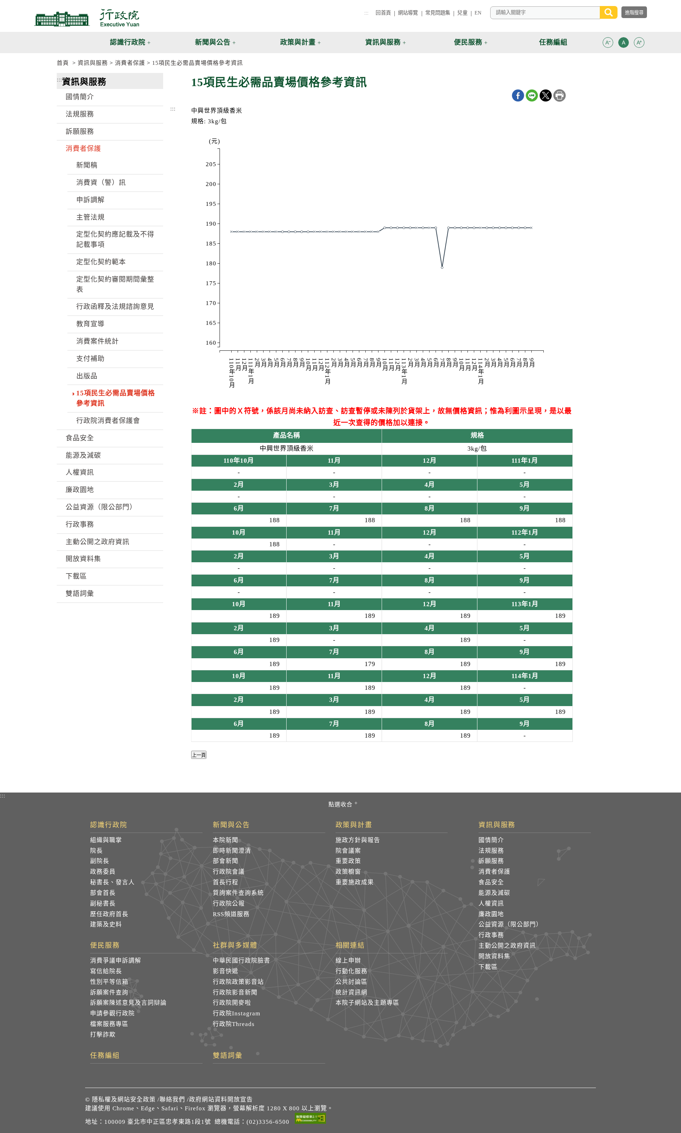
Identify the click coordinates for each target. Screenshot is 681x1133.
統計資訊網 (351, 992)
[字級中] (623, 43)
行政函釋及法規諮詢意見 (115, 306)
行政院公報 (229, 903)
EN (478, 13)
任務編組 (105, 1055)
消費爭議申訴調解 (115, 960)
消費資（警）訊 (101, 182)
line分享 (532, 95)
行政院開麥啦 (232, 1002)
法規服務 (80, 114)
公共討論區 (351, 982)
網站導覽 (408, 13)
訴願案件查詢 (109, 992)
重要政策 (348, 861)
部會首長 (103, 893)
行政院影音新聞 (235, 992)
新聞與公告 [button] (213, 42)
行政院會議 (229, 871)
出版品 (87, 376)
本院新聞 (225, 840)
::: (366, 13)
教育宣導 (90, 324)
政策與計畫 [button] (298, 42)
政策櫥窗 (348, 871)
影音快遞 (225, 971)
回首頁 (383, 13)
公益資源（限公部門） (101, 507)
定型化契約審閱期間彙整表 (115, 284)
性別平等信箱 (109, 982)
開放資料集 (83, 559)
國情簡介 (80, 97)
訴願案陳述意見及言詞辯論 (128, 1002)
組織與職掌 (106, 840)
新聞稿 (87, 165)
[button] (608, 42)
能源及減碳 (83, 455)
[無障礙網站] (310, 1119)
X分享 (545, 95)
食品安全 (80, 438)
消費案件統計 (97, 341)
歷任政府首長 (109, 914)
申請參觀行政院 (112, 1013)
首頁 (63, 63)
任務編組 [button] (553, 42)
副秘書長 (103, 903)
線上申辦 (348, 960)
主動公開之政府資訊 (97, 542)
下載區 (76, 576)
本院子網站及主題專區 (367, 1002)
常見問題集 (437, 13)
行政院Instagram (236, 1013)
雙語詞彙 (80, 593)
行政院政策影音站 (238, 982)
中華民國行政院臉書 (241, 960)
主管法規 (90, 217)
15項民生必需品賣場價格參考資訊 (197, 63)
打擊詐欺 (103, 1034)
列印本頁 (559, 95)
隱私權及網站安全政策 (124, 1099)
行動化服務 (351, 971)
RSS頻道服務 (231, 914)
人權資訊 (80, 472)
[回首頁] (86, 17)
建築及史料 (106, 924)
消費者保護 (130, 63)
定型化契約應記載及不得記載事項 (115, 239)
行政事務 (80, 524)
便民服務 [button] (468, 42)
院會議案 (348, 850)
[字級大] (639, 43)
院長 (96, 850)
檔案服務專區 (109, 1024)
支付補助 (90, 358)
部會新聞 (225, 861)
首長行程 (225, 882)
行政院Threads (234, 1024)
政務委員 (103, 871)
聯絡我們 (172, 1099)
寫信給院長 (106, 971)
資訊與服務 (93, 63)
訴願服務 (80, 131)
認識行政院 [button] (127, 42)
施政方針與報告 (358, 840)
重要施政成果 (355, 882)
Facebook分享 (518, 95)
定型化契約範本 (101, 262)
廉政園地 (80, 490)
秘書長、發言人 (112, 882)
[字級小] (608, 43)
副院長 (99, 861)
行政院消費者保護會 (108, 420)
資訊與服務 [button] (383, 42)
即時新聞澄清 (232, 850)
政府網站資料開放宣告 (221, 1099)
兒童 (462, 13)
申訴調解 (90, 200)
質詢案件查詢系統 (238, 893)
